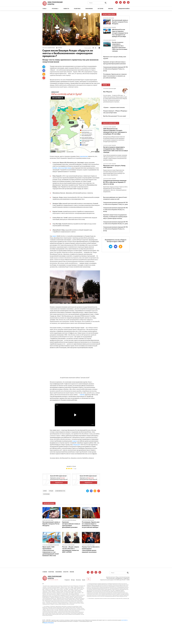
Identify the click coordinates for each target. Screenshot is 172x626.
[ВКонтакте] (43, 70)
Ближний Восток (60, 490)
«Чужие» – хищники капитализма (114, 107)
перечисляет (84, 156)
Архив (83, 579)
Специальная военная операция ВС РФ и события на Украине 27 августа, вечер (115, 68)
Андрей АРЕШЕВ (51, 47)
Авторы (73, 579)
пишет (54, 236)
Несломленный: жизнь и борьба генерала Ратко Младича (51, 523)
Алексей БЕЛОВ (90, 520)
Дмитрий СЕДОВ (90, 544)
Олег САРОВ (50, 520)
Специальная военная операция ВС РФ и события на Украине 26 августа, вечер (115, 209)
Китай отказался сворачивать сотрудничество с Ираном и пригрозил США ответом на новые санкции (115, 149)
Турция (51, 490)
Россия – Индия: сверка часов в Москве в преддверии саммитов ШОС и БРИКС (70, 549)
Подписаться (59, 482)
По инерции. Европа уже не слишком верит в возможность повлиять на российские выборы (90, 524)
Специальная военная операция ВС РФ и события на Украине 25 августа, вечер (115, 228)
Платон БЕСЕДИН (112, 88)
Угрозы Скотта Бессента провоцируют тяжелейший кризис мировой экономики (90, 549)
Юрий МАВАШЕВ (71, 544)
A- (95, 48)
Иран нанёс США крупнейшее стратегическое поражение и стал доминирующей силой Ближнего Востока (50, 551)
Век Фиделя (107, 91)
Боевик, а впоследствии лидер (62, 168)
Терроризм (46, 494)
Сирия (45, 490)
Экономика (89, 8)
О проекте (67, 579)
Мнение (110, 8)
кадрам (74, 441)
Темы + (44, 8)
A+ (93, 48)
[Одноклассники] (43, 74)
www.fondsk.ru (124, 620)
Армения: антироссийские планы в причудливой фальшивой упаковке (71, 524)
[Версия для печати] (99, 47)
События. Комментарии (109, 123)
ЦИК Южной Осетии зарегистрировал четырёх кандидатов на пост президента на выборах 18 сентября (120, 33)
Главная (44, 571)
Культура (65, 571)
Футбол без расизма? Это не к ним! (114, 116)
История (100, 8)
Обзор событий (112, 27)
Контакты (78, 579)
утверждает (76, 444)
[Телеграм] (43, 66)
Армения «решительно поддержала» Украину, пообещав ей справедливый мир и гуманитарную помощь (115, 216)
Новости (66, 8)
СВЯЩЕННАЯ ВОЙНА (124, 8)
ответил (82, 394)
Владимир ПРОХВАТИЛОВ (53, 544)
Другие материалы (49, 503)
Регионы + (55, 8)
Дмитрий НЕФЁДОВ (72, 520)
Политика (77, 8)
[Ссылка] (43, 78)
